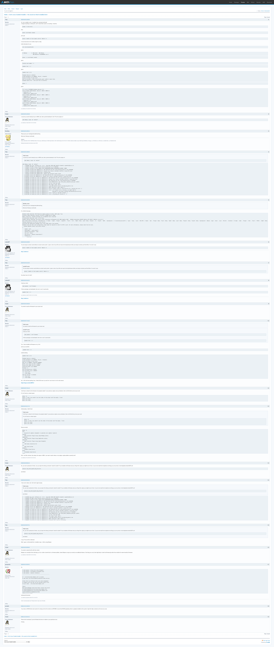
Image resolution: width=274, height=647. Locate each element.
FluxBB (268, 642)
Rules (9, 8)
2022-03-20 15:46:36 (25, 303)
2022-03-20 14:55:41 (25, 131)
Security (259, 2)
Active (262, 10)
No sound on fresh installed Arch (37, 14)
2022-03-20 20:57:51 (25, 525)
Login (22, 8)
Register (17, 8)
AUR (264, 2)
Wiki (248, 2)
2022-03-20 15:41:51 (25, 280)
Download (269, 2)
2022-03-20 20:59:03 (25, 547)
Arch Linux (8, 2)
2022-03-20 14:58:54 (25, 151)
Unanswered (267, 10)
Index (5, 8)
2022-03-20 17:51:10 (25, 388)
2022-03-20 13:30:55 (25, 19)
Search (12, 8)
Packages (236, 2)
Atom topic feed (266, 640)
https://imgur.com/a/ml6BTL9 (27, 382)
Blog (22, 251)
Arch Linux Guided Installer (17, 14)
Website (8, 146)
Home (230, 2)
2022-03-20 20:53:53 (25, 480)
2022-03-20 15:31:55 (25, 262)
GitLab (252, 2)
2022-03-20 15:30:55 (25, 242)
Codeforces (26, 251)
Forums (243, 2)
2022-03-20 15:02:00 (25, 200)
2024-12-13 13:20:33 (25, 606)
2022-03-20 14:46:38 (25, 114)
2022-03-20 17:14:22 (25, 320)
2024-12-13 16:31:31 (25, 616)
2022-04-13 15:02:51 (25, 564)
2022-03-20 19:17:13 (25, 406)
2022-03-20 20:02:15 (25, 463)
